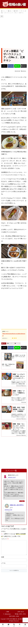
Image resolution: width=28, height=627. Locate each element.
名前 (2, 557)
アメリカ (18, 343)
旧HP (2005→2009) (14, 616)
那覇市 (4, 343)
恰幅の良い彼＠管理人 (17, 505)
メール (3, 563)
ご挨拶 (7, 611)
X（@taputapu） (7, 614)
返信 (23, 501)
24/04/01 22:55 (8, 509)
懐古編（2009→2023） (20, 614)
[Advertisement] (14, 32)
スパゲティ (11, 343)
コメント (5, 539)
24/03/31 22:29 (11, 477)
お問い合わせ (20, 611)
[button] (24, 66)
